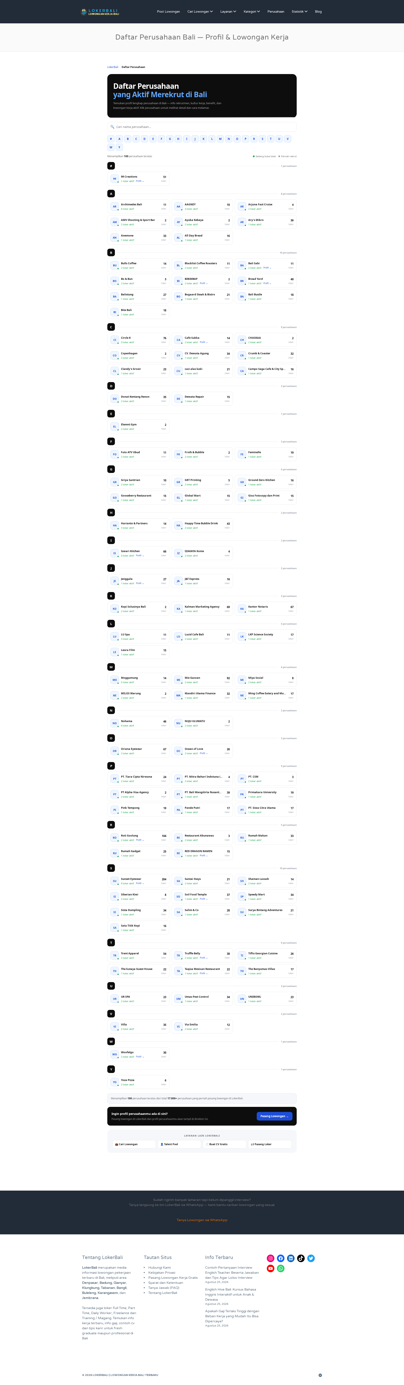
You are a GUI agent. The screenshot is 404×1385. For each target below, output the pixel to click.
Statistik (298, 11)
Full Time (119, 1308)
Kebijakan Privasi (161, 1273)
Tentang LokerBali (162, 1293)
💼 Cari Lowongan (126, 1144)
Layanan (226, 11)
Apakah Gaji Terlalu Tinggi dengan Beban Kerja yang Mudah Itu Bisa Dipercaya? (232, 1316)
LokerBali (112, 67)
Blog (318, 11)
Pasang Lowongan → (274, 1116)
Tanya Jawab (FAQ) (163, 1288)
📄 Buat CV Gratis (216, 1144)
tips (92, 1328)
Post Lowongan (168, 11)
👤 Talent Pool (169, 1144)
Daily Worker (101, 1313)
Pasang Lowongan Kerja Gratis (173, 1278)
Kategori (250, 11)
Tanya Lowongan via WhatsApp (202, 1220)
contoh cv (126, 1323)
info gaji (111, 1323)
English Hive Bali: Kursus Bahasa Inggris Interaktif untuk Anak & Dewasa (230, 1294)
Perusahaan (275, 11)
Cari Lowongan (198, 11)
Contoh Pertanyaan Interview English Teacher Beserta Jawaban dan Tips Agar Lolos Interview (232, 1272)
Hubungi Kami (159, 1267)
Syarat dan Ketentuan (165, 1283)
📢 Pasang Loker (261, 1144)
